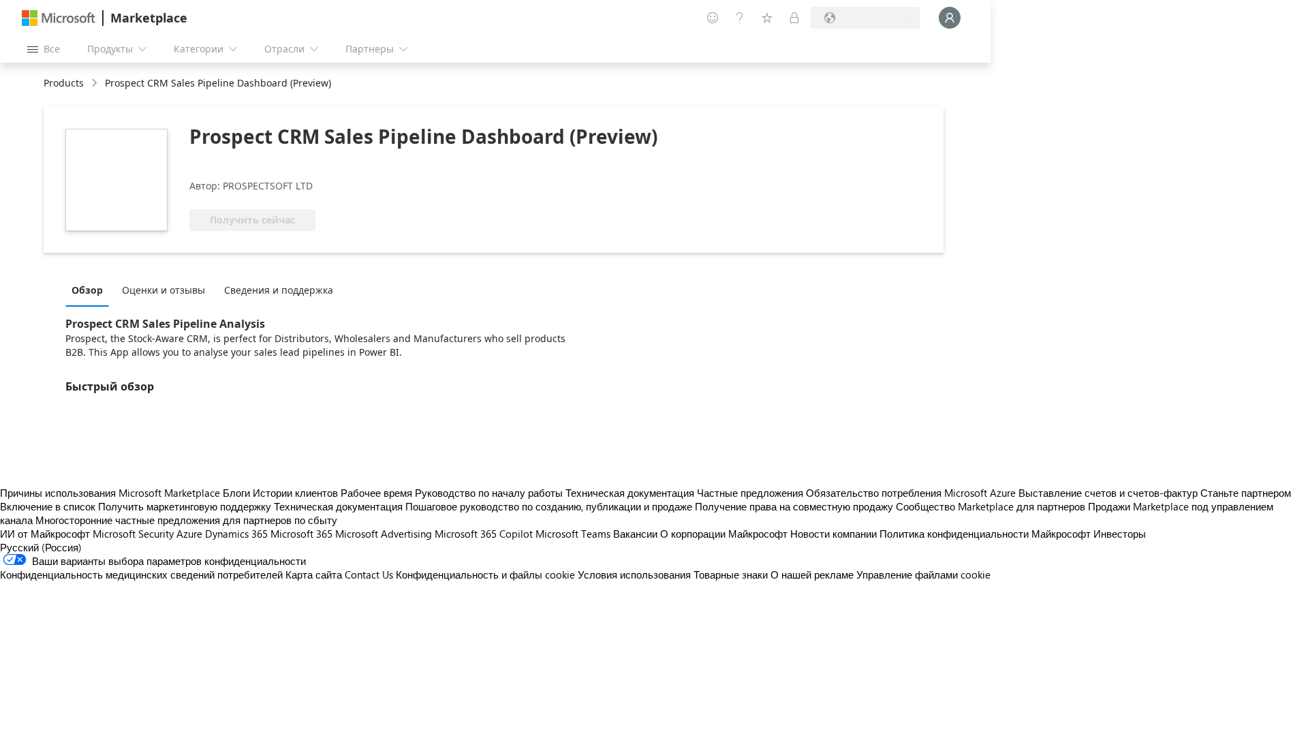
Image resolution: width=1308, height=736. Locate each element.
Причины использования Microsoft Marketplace (110, 493)
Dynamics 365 (236, 533)
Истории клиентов (295, 493)
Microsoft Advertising (383, 533)
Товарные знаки (731, 574)
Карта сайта (313, 574)
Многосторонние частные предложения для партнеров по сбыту (186, 520)
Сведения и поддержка (278, 289)
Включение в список (47, 506)
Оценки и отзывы (163, 289)
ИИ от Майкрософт (45, 533)
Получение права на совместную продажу (794, 506)
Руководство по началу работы (489, 493)
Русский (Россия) (41, 547)
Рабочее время (376, 493)
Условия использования (634, 574)
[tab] (90, 290)
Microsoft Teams (572, 533)
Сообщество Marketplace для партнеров (990, 506)
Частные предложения (750, 493)
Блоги (236, 493)
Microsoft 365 (301, 533)
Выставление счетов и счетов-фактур (1108, 493)
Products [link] (64, 82)
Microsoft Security (133, 533)
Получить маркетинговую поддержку (184, 506)
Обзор (87, 289)
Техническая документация (629, 493)
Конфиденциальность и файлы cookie (485, 574)
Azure (189, 533)
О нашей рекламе (812, 574)
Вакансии (635, 533)
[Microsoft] (58, 18)
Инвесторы (1119, 533)
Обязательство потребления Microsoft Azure (912, 493)
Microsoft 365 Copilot (484, 533)
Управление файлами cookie (923, 574)
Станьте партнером (1245, 493)
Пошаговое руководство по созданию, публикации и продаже (548, 506)
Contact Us (369, 574)
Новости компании (833, 533)
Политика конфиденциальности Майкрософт (985, 533)
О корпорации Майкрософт (724, 533)
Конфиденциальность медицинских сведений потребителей (141, 574)
